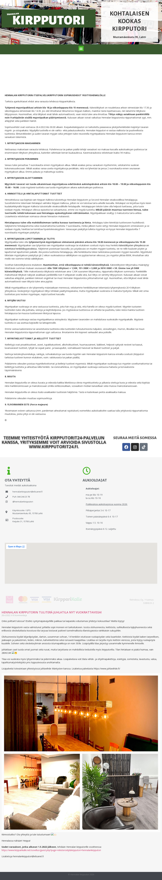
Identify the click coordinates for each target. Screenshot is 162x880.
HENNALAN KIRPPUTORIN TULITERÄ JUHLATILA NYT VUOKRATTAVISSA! (52, 612)
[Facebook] (126, 447)
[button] (81, 48)
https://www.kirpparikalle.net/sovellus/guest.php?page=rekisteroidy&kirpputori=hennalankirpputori (51, 850)
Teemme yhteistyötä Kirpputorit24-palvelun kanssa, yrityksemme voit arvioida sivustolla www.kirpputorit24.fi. (54, 442)
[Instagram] (135, 447)
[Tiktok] (144, 447)
